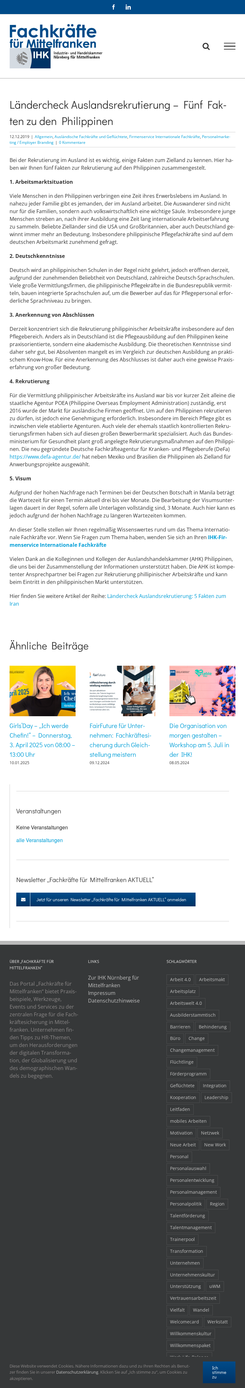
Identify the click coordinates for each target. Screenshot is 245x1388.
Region (217, 1204)
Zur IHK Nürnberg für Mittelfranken (113, 981)
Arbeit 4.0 (180, 979)
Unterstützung (185, 1286)
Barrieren (180, 1027)
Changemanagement (192, 1050)
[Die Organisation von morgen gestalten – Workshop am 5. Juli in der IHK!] (202, 669)
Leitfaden (180, 1109)
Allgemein (44, 136)
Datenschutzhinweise (114, 1000)
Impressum (101, 992)
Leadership (216, 1097)
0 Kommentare (72, 142)
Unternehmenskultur (192, 1275)
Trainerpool (182, 1239)
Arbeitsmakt (212, 979)
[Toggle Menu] (230, 46)
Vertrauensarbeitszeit (193, 1298)
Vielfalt (177, 1310)
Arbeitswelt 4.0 (186, 1003)
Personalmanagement (193, 1192)
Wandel (201, 1310)
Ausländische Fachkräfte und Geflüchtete (91, 136)
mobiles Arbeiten (188, 1121)
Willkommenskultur (191, 1333)
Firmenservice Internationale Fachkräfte (164, 136)
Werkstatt (217, 1322)
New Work (215, 1145)
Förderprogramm (188, 1074)
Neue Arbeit (183, 1145)
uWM (214, 1286)
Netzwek (210, 1133)
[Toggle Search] (206, 46)
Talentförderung (187, 1216)
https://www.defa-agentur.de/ (45, 456)
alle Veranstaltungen (39, 840)
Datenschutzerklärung (77, 1372)
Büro (175, 1038)
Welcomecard (184, 1322)
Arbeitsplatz (183, 991)
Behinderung (213, 1027)
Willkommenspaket (190, 1345)
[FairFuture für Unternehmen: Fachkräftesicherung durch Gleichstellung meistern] (123, 669)
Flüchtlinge (182, 1062)
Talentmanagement (191, 1227)
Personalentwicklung (192, 1180)
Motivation (181, 1133)
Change (197, 1038)
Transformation (186, 1251)
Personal (179, 1156)
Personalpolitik (186, 1204)
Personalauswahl (188, 1168)
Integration (214, 1085)
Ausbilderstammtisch (193, 1015)
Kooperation (183, 1097)
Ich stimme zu (219, 1372)
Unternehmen (185, 1263)
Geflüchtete (182, 1085)
